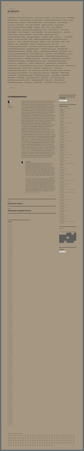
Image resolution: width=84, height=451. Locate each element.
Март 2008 (10, 360)
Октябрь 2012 (11, 294)
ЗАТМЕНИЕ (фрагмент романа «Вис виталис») (61, 58)
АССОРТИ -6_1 (58, 37)
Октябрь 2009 (11, 338)
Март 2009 (10, 346)
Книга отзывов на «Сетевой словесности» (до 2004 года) (41, 46)
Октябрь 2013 (11, 280)
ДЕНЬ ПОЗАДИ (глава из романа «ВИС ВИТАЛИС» (19, 80)
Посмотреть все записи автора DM (33, 191)
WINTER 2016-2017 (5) (70, 65)
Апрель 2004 (11, 417)
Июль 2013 (10, 284)
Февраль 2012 (11, 304)
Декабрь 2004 (11, 407)
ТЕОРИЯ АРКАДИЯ (64, 73)
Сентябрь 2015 (11, 252)
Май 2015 (10, 257)
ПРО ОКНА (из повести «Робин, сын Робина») (54, 65)
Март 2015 (10, 260)
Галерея (68, 41)
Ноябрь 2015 (11, 250)
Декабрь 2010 (11, 321)
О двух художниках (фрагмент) (33, 37)
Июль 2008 (10, 356)
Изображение (11, 44)
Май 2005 (10, 401)
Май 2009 (10, 344)
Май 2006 (10, 387)
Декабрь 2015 (11, 249)
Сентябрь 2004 (11, 411)
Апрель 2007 (11, 374)
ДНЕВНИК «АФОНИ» (27, 68)
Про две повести (20, 25)
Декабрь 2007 (11, 364)
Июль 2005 (10, 399)
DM (8, 104)
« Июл (60, 243)
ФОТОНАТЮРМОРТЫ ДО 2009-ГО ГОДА (16, 49)
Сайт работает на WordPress (18, 433)
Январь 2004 (11, 420)
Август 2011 (11, 311)
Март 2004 (10, 418)
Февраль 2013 (11, 290)
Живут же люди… (58, 68)
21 (65, 239)
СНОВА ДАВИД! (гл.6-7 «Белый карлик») (16, 61)
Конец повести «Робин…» (47, 68)
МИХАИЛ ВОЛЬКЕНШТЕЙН (37, 80)
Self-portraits (10, 39)
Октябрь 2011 (11, 309)
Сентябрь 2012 (11, 296)
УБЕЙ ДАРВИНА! (55, 73)
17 (72, 237)
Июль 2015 (10, 255)
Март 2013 (10, 288)
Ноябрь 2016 (11, 239)
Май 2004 (10, 416)
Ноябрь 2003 (11, 423)
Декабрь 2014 (11, 263)
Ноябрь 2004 (11, 408)
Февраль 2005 (11, 405)
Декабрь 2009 (11, 335)
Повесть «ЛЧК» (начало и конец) (59, 17)
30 (70, 241)
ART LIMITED (29, 51)
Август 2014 (11, 268)
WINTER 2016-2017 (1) (23, 63)
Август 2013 (11, 282)
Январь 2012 (11, 305)
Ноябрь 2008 (11, 351)
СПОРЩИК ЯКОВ (11, 17)
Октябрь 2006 (11, 381)
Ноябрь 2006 (11, 380)
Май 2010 (10, 329)
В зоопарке (64, 20)
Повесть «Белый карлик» (62, 22)
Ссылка (16, 44)
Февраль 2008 (11, 362)
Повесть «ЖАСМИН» (12, 32)
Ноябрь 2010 (11, 322)
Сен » (63, 243)
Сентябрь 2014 (11, 267)
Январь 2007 (11, 377)
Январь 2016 (11, 248)
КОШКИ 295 (62, 46)
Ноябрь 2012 (11, 293)
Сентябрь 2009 (11, 339)
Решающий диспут (29, 82)
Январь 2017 (11, 237)
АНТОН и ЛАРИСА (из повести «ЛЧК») (25, 17)
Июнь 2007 (10, 371)
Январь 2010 (11, 334)
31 (72, 241)
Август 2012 (11, 297)
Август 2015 (11, 254)
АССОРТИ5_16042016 (12, 34)
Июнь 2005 (10, 400)
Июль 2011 (10, 312)
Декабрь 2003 (11, 422)
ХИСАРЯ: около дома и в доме (36, 53)
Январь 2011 (11, 320)
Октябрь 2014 (11, 266)
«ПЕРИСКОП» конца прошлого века (15, 58)
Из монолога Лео (11, 25)
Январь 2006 (11, 392)
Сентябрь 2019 (11, 227)
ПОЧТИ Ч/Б (32, 44)
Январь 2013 (11, 291)
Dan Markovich (13, 11)
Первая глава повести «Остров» (51, 34)
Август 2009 (11, 340)
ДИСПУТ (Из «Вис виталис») (60, 82)
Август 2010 (11, 326)
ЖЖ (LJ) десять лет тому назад (43, 44)
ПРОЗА (48, 27)
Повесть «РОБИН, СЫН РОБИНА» (32, 25)
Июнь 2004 (10, 414)
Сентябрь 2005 (11, 396)
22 (67, 239)
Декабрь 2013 (11, 278)
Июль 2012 (10, 298)
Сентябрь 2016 (11, 242)
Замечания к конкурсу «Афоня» (14, 68)
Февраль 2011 (11, 318)
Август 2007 (11, 369)
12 (60, 237)
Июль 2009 (10, 341)
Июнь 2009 (10, 342)
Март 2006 (10, 389)
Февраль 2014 (11, 275)
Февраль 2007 (11, 376)
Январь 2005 (11, 406)
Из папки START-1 (46, 58)
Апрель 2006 (11, 388)
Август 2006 (11, 383)
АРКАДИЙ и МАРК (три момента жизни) (16, 51)
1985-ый (48, 41)
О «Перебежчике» (48, 53)
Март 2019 (10, 231)
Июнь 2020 (10, 225)
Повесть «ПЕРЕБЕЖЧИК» (57, 27)
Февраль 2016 (11, 247)
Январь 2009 (11, 348)
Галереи (43, 27)
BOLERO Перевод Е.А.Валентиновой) (53, 20)
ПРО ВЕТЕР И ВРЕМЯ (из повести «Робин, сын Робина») (31, 65)
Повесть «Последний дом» (24, 32)
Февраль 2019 (11, 232)
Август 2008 (11, 354)
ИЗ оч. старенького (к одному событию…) (53, 32)
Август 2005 (11, 398)
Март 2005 (10, 404)
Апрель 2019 (11, 230)
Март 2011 (10, 317)
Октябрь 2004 (11, 410)
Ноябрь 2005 (11, 394)
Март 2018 (10, 235)
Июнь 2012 (10, 299)
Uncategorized (37, 27)
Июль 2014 (10, 269)
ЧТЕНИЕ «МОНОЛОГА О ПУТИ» (33, 77)
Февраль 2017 (11, 236)
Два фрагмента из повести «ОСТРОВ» (66, 199)
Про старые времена (59, 25)
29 (67, 241)
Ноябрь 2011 (11, 308)
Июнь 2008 (10, 357)
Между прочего (67, 32)
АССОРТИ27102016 (12, 63)
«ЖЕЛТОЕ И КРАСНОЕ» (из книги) (34, 22)
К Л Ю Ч (61, 120)
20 (62, 239)
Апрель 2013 (11, 287)
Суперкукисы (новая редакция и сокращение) (17, 70)
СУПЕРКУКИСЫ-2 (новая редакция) (25, 75)
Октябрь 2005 (11, 395)
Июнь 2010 (10, 328)
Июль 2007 (10, 370)
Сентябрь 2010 (11, 324)
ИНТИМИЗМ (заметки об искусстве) (48, 49)
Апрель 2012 (11, 302)
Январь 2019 (11, 233)
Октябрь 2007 (11, 366)
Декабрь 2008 (11, 350)
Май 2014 (10, 272)
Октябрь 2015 (11, 251)
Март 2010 (10, 332)
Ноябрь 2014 (11, 264)
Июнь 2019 (10, 229)
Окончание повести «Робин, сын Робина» (16, 37)
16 (70, 237)
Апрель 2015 (11, 258)
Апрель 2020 (11, 226)
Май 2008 (10, 358)
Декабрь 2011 (11, 306)
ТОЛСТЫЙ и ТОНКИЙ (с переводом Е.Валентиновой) (57, 56)
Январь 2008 (11, 363)
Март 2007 (10, 375)
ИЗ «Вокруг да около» (63, 129)
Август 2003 (11, 424)
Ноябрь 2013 (11, 279)
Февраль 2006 (11, 390)
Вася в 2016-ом (62, 201)
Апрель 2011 (11, 316)
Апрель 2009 (11, 345)
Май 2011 (10, 315)
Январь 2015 (11, 262)
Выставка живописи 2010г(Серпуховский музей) (18, 53)
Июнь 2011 (10, 314)
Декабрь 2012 (11, 292)
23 (70, 239)
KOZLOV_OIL (36, 51)
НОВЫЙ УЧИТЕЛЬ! (12, 75)
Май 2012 (10, 300)
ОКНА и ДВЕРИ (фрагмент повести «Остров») (36, 61)
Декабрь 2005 (11, 393)
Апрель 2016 (11, 244)
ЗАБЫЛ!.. (31, 39)
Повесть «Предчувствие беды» (14, 29)
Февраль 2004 (11, 419)
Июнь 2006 (10, 386)
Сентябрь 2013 (11, 281)
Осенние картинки (56, 41)
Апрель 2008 (11, 359)
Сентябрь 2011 (11, 310)
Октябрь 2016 (11, 241)
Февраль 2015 (11, 261)
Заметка (63, 41)
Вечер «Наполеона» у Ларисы (65, 157)
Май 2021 (10, 224)
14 (65, 237)
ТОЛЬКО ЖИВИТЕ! (55, 75)
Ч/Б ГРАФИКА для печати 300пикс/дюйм (49, 51)
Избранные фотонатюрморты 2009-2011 (35, 56)
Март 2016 (10, 245)
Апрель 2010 (11, 330)
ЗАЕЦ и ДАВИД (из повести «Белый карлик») (57, 61)
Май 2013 (10, 286)
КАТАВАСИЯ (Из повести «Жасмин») (30, 41)
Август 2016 (11, 243)
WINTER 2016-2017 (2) (40, 63)
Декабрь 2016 (11, 238)
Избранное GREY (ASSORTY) (33, 49)
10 (72, 235)
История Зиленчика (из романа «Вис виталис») (18, 46)
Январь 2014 (11, 276)
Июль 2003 (10, 425)
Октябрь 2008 (11, 352)
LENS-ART (71, 20)
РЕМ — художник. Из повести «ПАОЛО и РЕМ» (39, 70)
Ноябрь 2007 (11, 365)
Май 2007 (10, 372)
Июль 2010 (10, 327)
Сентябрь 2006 (11, 382)
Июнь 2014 (10, 270)
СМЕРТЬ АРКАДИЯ (24, 44)
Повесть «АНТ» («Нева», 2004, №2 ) (42, 17)
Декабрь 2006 (11, 378)
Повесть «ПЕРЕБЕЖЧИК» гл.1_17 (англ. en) (63, 53)
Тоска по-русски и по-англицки (20, 39)
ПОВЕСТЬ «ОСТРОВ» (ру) (47, 25)
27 (62, 241)
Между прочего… (63, 177)
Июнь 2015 (10, 256)
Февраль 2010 (11, 333)
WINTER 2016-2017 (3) (51, 63)
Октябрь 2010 (11, 323)
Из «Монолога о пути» (12, 65)
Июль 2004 (10, 413)
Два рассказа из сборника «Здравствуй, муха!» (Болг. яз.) (35, 29)
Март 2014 (10, 274)
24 (72, 239)
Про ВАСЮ (31, 63)
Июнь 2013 (10, 285)
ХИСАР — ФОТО (55, 44)
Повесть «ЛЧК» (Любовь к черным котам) (16, 27)
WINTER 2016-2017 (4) (62, 63)
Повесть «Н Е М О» (64, 29)
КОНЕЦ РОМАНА (71, 17)
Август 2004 (11, 412)
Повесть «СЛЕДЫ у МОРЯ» (37, 32)
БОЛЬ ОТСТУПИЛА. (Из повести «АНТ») (16, 56)
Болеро (19, 41)
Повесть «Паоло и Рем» (54, 29)
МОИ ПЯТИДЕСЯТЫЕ (63, 126)
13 (62, 237)
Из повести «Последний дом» (49, 22)
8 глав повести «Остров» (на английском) (16, 22)
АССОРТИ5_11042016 (38, 34)
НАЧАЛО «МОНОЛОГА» (13, 20)
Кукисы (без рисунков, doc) (25, 20)
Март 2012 (10, 303)
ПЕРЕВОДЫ (29, 27)
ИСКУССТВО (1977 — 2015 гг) (65, 51)
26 (60, 241)
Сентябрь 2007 (11, 368)
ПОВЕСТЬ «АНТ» (45, 77)
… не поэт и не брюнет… (68, 37)
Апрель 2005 (11, 402)
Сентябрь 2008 (11, 353)
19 (60, 239)
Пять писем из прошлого (38, 20)
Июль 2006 (10, 384)
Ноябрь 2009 (11, 336)
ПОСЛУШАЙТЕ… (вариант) (47, 37)
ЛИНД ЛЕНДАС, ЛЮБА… (63, 49)
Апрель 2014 (11, 273)
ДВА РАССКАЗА (36, 68)
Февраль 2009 (11, 347)
